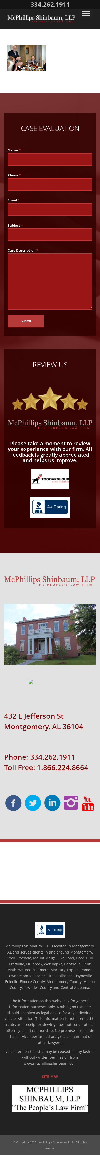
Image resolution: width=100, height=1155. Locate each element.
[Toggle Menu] (86, 13)
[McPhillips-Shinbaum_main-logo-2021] (41, 18)
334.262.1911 (50, 4)
